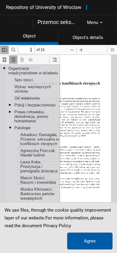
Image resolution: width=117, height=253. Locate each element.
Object (29, 36)
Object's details (88, 37)
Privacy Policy (57, 225)
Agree (90, 241)
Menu (92, 22)
